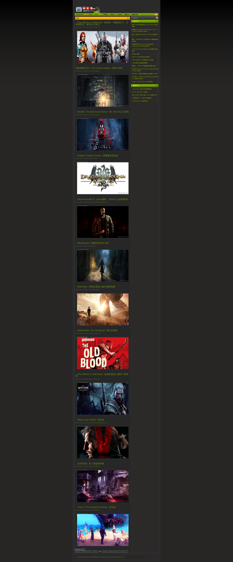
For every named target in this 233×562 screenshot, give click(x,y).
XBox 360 (100, 202)
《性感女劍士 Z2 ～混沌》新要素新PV (142, 98)
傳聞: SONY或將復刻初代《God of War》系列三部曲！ (145, 25)
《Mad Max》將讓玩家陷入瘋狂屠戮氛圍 (95, 286)
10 (83, 551)
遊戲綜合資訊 (135, 14)
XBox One (97, 27)
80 (94, 551)
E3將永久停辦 (135, 54)
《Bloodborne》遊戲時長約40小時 (92, 243)
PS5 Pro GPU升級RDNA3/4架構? (141, 57)
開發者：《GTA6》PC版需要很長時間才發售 (144, 66)
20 (86, 551)
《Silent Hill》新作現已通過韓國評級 (142, 89)
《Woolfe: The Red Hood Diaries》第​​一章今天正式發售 (102, 112)
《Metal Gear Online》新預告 (90, 420)
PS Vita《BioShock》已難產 (140, 92)
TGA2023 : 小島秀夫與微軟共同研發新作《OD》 (145, 73)
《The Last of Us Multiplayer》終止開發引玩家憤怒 (144, 50)
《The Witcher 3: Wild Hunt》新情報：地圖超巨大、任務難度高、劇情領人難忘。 (102, 23)
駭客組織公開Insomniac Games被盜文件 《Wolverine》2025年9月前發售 (143, 45)
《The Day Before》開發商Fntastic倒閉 (142, 60)
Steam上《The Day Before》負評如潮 (142, 81)
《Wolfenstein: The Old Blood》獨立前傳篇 (96, 330)
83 (102, 551)
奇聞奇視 (105, 14)
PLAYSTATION (79, 14)
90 (110, 551)
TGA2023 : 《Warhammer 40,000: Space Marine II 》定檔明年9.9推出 (145, 77)
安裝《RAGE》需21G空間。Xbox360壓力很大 (144, 95)
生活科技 (120, 14)
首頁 (97, 12)
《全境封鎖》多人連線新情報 (90, 463)
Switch (90, 14)
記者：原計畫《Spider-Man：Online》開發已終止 (145, 35)
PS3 (94, 158)
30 (89, 551)
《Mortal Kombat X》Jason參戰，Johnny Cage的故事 (102, 199)
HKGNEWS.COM (120, 557)
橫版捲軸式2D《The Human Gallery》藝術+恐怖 (99, 68)
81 (97, 551)
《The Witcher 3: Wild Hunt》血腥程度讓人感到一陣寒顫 (102, 375)
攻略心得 (112, 14)
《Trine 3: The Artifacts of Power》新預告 (96, 507)
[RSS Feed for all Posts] (156, 14)
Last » (125, 551)
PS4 (94, 27)
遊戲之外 (127, 14)
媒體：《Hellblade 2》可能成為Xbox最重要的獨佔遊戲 (145, 40)
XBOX (96, 14)
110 (117, 551)
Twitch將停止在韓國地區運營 (139, 63)
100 (114, 551)
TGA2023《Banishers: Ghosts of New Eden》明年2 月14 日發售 (145, 70)
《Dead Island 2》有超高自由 (140, 101)
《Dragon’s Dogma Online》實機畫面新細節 (97, 155)
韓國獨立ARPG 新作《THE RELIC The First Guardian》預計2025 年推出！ (144, 30)
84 (105, 551)
